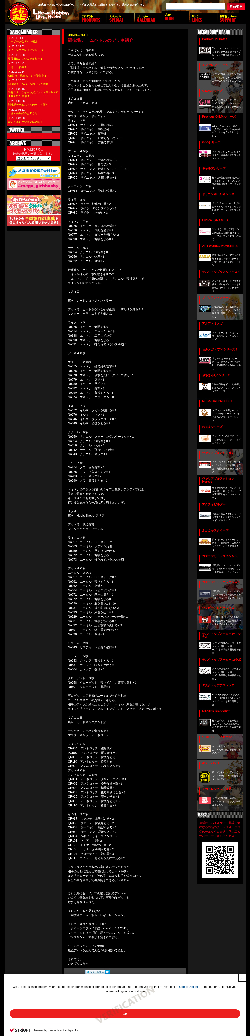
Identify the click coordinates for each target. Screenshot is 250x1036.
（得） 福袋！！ (19, 67)
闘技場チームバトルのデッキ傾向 (28, 104)
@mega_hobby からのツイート (29, 136)
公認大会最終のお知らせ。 (24, 113)
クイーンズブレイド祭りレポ (25, 50)
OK (125, 1014)
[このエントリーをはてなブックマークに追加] (107, 973)
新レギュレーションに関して (25, 121)
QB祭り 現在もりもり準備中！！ (29, 75)
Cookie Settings (189, 987)
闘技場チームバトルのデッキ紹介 (28, 83)
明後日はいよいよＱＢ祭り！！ (26, 58)
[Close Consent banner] (242, 978)
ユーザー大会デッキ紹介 (23, 41)
